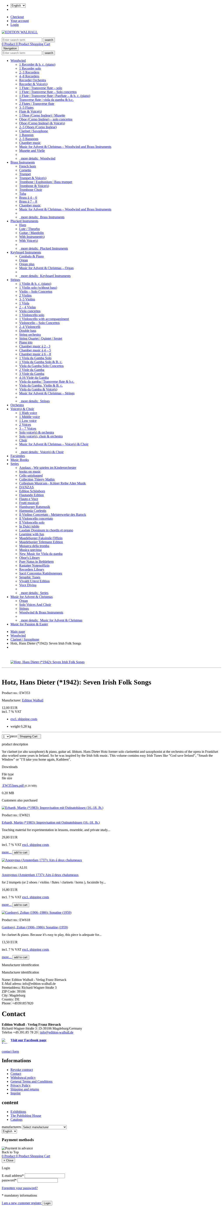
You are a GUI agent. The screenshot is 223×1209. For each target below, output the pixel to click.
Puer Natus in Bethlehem (36, 561)
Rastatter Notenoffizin (34, 565)
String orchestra (30, 334)
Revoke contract (21, 1070)
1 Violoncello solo (31, 315)
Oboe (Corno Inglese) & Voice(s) (42, 123)
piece (13, 736)
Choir (23, 440)
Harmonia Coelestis (32, 511)
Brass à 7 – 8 (28, 201)
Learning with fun (31, 534)
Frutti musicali (29, 503)
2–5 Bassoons (28, 139)
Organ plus (26, 264)
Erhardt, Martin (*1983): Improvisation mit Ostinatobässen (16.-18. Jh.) (51, 822)
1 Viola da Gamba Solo (35, 358)
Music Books (19, 460)
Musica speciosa (30, 550)
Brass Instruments (22, 162)
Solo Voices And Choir (35, 604)
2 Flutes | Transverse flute (36, 103)
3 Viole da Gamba (31, 374)
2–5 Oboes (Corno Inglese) (38, 127)
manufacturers (11, 1127)
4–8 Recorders (29, 76)
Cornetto (25, 170)
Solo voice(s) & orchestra (36, 432)
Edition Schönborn (32, 491)
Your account (19, 21)
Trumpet (25, 174)
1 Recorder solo (30, 68)
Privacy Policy (20, 1085)
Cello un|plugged (31, 475)
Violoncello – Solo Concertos (39, 323)
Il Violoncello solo (31, 522)
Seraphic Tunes (29, 577)
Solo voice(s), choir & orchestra (41, 436)
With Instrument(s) (32, 237)
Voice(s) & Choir (22, 409)
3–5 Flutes (26, 107)
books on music (30, 471)
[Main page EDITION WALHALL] (20, 32)
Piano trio (25, 342)
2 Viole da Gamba (31, 370)
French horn (27, 166)
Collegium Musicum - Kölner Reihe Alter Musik (52, 483)
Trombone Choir (30, 190)
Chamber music (30, 143)
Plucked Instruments (24, 221)
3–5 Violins (27, 299)
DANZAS (26, 487)
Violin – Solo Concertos (35, 291)
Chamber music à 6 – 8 (35, 354)
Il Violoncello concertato (36, 518)
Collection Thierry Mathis (37, 479)
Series (14, 464)
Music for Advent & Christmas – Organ (46, 268)
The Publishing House (25, 1115)
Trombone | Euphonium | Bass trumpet (45, 182)
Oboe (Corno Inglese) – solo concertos (45, 119)
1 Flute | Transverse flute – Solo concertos (48, 92)
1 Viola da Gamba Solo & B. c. (40, 362)
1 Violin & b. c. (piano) (35, 284)
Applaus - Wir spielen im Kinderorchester (47, 467)
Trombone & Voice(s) (34, 186)
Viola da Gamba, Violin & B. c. (41, 385)
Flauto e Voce (28, 499)
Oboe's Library (29, 557)
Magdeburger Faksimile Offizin (41, 538)
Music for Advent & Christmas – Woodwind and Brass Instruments (65, 147)
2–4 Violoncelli (29, 327)
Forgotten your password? (20, 1188)
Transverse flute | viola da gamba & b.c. (46, 100)
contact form (10, 1051)
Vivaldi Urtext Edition (34, 581)
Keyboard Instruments (25, 252)
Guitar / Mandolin (31, 233)
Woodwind (18, 60)
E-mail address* (13, 1175)
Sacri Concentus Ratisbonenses (40, 573)
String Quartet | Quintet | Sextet (40, 338)
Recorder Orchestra (32, 80)
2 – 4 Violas (27, 307)
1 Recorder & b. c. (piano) (37, 64)
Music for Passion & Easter (29, 624)
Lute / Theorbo (29, 229)
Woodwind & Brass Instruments (41, 612)
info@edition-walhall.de (56, 1032)
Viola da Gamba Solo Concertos (41, 366)
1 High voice (28, 413)
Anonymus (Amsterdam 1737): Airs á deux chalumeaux (40, 875)
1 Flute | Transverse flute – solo (40, 88)
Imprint (15, 1093)
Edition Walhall (32, 700)
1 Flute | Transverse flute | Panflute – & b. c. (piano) (54, 96)
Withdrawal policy (23, 1077)
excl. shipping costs (23, 719)
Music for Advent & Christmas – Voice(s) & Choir (53, 444)
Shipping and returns (24, 1089)
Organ (23, 260)
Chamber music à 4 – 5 (35, 350)
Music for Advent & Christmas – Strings (46, 393)
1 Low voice (28, 420)
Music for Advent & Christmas (31, 597)
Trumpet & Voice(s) (32, 178)
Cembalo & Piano (31, 256)
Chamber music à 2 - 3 (34, 346)
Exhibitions (18, 1112)
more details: (37, 158)
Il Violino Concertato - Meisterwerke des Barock (52, 514)
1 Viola (24, 303)
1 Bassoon (26, 135)
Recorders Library (31, 569)
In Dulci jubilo (29, 526)
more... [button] (7, 852)
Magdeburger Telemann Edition (41, 542)
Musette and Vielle (32, 150)
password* (9, 1180)
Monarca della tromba (34, 546)
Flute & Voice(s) (30, 111)
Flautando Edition (31, 495)
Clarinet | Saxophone (33, 131)
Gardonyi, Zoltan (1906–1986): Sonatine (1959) (35, 927)
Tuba (22, 193)
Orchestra (17, 405)
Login (14, 25)
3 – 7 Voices (27, 428)
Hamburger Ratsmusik (34, 507)
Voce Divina (27, 585)
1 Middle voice (29, 417)
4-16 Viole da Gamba (34, 377)
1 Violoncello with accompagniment (44, 319)
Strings (15, 280)
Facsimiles (17, 456)
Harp (22, 225)
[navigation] (10, 1152)
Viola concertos (30, 311)
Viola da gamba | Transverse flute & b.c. (46, 381)
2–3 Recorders (29, 72)
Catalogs (16, 1119)
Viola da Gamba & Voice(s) (38, 389)
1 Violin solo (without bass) (38, 287)
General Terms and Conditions (31, 1081)
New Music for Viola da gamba (41, 554)
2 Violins (25, 295)
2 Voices (25, 424)
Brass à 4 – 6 (28, 197)
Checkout (17, 17)
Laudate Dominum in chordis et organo (46, 530)
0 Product (9, 44)
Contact (15, 1073)
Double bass (27, 330)
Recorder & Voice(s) (33, 84)
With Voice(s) (28, 240)
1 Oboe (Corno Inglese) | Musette (42, 115)
